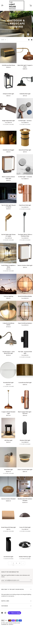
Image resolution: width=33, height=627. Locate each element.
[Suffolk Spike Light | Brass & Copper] (8, 222)
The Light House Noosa (10, 623)
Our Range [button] (4, 606)
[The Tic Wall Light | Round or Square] (8, 193)
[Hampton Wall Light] (8, 81)
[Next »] (23, 563)
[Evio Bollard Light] (8, 544)
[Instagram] (5, 613)
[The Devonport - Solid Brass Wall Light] (8, 339)
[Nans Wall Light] (8, 457)
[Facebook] (2, 613)
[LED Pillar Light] (8, 428)
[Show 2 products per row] (31, 39)
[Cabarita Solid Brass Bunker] (8, 311)
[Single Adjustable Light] (8, 108)
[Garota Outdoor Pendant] (8, 486)
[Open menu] (3, 5)
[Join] (30, 580)
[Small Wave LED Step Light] (8, 515)
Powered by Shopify (7, 624)
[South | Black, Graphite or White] (8, 253)
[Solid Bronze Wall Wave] (8, 53)
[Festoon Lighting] (8, 284)
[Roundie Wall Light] (8, 370)
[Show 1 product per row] (28, 39)
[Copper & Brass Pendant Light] (8, 399)
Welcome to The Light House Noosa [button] (12, 589)
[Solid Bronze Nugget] (8, 137)
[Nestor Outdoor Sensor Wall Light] (8, 164)
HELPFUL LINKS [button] (5, 601)
